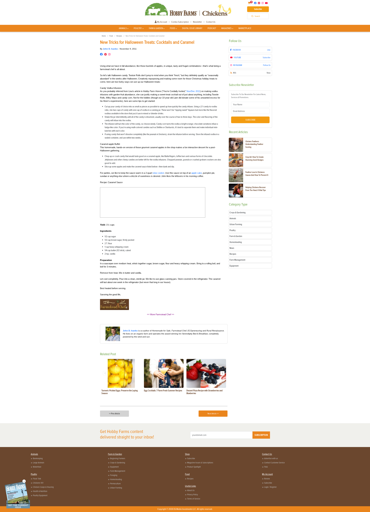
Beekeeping (38, 458)
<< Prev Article (114, 413)
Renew (267, 478)
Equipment (114, 467)
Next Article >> (213, 413)
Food (172, 28)
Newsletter (197, 22)
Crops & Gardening (117, 462)
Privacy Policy (192, 494)
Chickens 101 (38, 483)
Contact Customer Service (274, 462)
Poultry (138, 28)
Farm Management (117, 471)
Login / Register (270, 487)
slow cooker (158, 173)
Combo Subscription (180, 22)
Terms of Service (193, 498)
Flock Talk (37, 478)
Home (104, 36)
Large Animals (38, 462)
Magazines (226, 28)
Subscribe (258, 9)
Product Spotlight (194, 467)
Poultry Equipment (40, 495)
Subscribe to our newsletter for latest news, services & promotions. (248, 96)
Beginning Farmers (117, 458)
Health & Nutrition (40, 491)
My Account (162, 22)
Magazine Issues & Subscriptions (200, 462)
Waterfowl (37, 467)
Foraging (113, 475)
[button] (222, 373)
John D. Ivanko (110, 49)
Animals (123, 28)
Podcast (212, 28)
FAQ (266, 467)
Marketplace (244, 28)
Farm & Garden (156, 28)
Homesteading (116, 479)
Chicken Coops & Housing (43, 487)
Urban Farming (116, 487)
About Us (191, 490)
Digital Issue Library (192, 28)
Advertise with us (271, 458)
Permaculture (115, 483)
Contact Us (210, 22)
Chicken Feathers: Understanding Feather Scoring (254, 144)
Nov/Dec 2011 (193, 91)
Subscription (261, 435)
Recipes (119, 36)
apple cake (197, 173)
